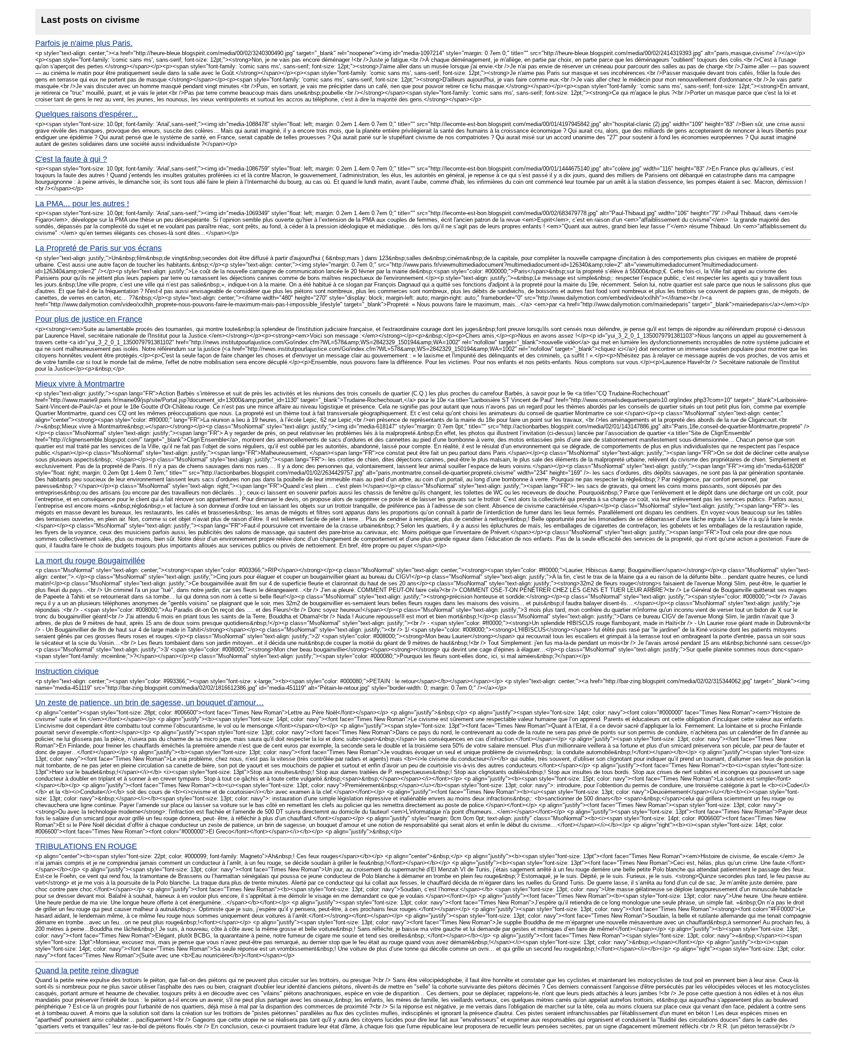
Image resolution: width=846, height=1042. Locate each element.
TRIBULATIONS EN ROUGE (86, 846)
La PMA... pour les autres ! (82, 203)
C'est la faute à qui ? (71, 159)
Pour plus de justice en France (88, 319)
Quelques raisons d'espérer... (86, 114)
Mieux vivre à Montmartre (80, 384)
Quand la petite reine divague (87, 970)
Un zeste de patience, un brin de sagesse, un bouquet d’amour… (149, 702)
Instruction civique (67, 671)
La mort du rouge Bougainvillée (90, 560)
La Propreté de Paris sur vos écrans (98, 248)
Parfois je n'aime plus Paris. (84, 43)
